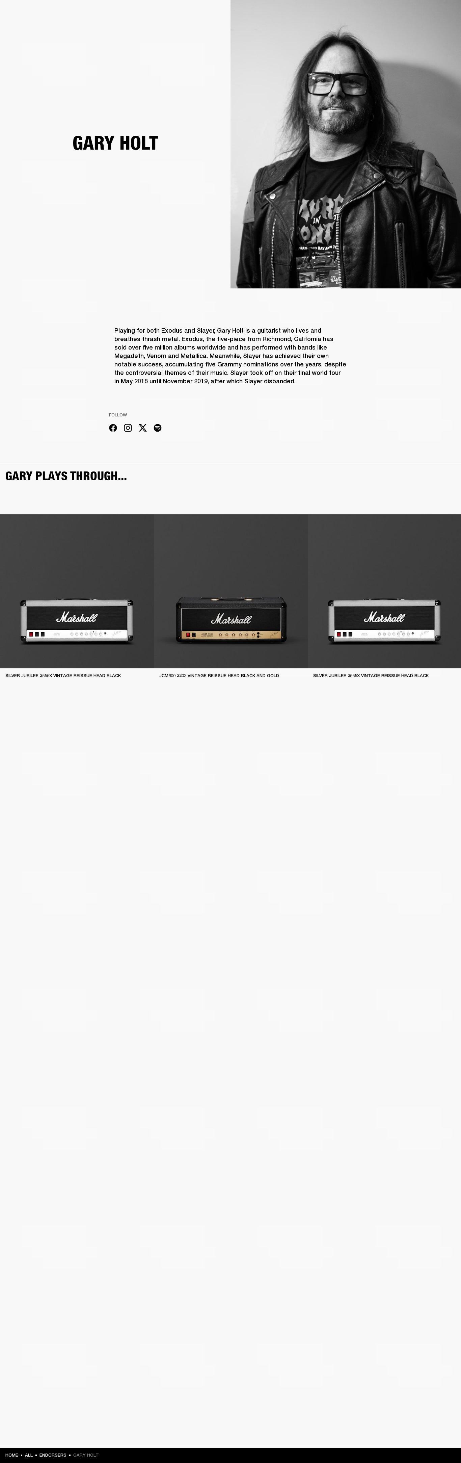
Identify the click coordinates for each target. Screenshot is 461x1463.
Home (11, 1455)
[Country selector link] (443, 14)
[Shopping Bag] (433, 31)
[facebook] (113, 429)
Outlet (427, 14)
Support (392, 30)
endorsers (52, 1455)
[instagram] (128, 429)
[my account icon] (422, 31)
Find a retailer (398, 14)
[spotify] (158, 429)
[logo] (27, 27)
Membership (366, 14)
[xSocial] (143, 429)
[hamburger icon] (443, 31)
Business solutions (328, 14)
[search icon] (411, 31)
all (29, 1455)
